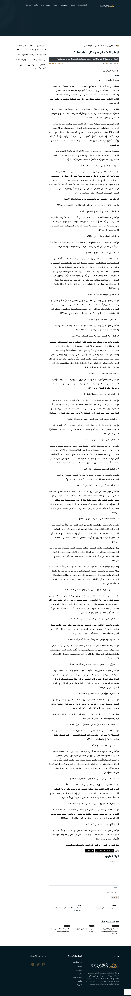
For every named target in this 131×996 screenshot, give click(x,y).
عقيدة (73, 5)
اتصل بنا (28, 5)
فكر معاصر (64, 5)
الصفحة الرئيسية (112, 46)
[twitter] (37, 964)
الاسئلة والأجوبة (82, 5)
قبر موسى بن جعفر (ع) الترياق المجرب (85, 930)
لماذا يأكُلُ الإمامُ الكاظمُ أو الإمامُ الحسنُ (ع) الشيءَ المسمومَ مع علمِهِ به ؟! (109, 931)
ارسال (113, 897)
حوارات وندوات (45, 5)
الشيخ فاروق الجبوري (109, 71)
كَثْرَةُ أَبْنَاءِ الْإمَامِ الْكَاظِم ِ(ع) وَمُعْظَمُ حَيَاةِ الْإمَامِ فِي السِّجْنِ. (60, 930)
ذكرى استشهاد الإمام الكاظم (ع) (104, 851)
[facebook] (43, 964)
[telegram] (32, 964)
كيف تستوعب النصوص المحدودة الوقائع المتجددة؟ (31, 55)
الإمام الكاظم (89, 851)
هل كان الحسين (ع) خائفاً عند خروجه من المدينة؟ (31, 49)
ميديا (55, 5)
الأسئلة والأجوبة (99, 46)
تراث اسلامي (88, 46)
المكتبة (36, 5)
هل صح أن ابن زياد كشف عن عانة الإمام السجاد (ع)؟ (31, 60)
